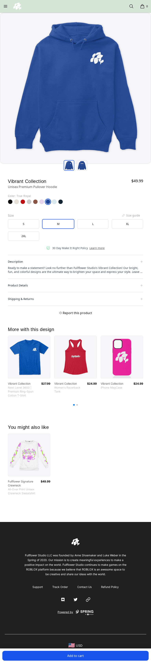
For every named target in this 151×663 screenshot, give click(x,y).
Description (15, 261)
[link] (29, 357)
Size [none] (11, 215)
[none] (131, 215)
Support (37, 587)
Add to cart (75, 656)
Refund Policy (110, 587)
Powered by (65, 612)
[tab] (69, 165)
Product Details (18, 285)
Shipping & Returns (21, 299)
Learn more (97, 248)
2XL (23, 236)
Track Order (60, 587)
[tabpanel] (75, 88)
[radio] (23, 223)
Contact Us (84, 587)
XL (127, 224)
